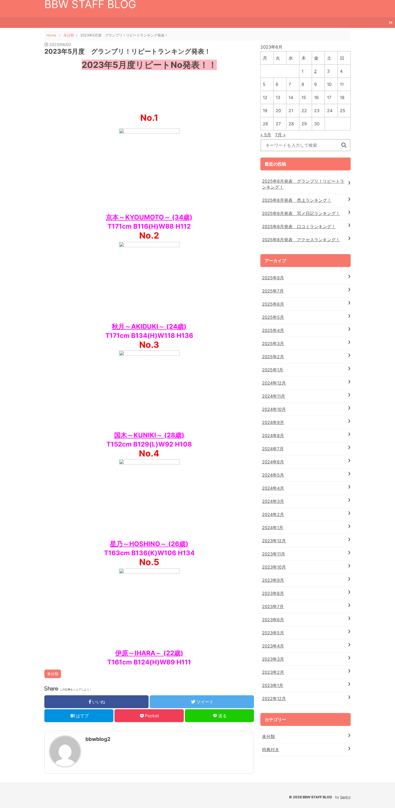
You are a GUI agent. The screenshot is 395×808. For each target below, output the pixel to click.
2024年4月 (273, 488)
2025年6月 (273, 304)
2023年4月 (273, 646)
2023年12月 (274, 540)
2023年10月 (274, 567)
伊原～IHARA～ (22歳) (149, 653)
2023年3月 (273, 659)
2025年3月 (273, 343)
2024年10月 (274, 409)
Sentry (345, 797)
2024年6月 (273, 462)
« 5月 (265, 134)
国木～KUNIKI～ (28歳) (149, 435)
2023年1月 (272, 685)
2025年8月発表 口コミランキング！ (299, 226)
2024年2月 (273, 514)
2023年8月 (273, 593)
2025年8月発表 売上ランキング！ (296, 200)
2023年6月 (273, 619)
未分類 (52, 673)
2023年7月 (273, 606)
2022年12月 (274, 698)
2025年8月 (273, 277)
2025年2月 (273, 356)
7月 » (280, 134)
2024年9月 (273, 422)
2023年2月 (273, 672)
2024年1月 (272, 527)
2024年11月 (273, 396)
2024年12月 (274, 383)
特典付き (270, 749)
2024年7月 (273, 448)
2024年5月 (273, 475)
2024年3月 (273, 501)
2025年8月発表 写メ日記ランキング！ (301, 213)
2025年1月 (272, 369)
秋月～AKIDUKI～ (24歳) (149, 326)
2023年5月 (273, 632)
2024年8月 (273, 435)
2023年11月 (273, 554)
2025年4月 (273, 330)
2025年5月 (273, 317)
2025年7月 (273, 291)
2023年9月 (273, 580)
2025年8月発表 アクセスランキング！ (301, 239)
